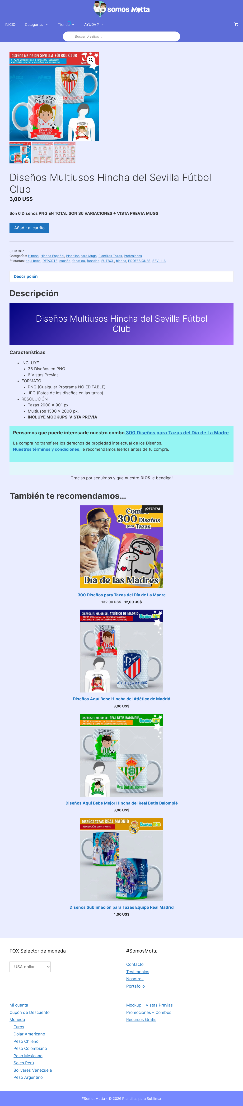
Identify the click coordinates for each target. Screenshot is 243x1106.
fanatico (93, 261)
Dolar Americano (29, 1034)
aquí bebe (33, 261)
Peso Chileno (26, 1041)
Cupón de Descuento (29, 1012)
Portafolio (135, 986)
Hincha (33, 256)
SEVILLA (159, 261)
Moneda (17, 1019)
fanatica (78, 261)
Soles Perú (24, 1063)
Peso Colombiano (30, 1048)
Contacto (135, 964)
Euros (19, 1027)
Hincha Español (52, 256)
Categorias (34, 24)
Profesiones (133, 256)
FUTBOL (107, 261)
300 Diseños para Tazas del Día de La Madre (177, 433)
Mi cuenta (18, 1005)
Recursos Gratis (141, 1019)
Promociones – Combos (148, 1012)
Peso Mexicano (28, 1055)
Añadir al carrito (29, 227)
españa (64, 261)
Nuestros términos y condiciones (46, 449)
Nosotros (135, 978)
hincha (121, 261)
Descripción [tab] (26, 276)
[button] (91, 60)
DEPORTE (49, 261)
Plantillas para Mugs (81, 256)
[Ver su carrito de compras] (236, 25)
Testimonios (137, 971)
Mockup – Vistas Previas (149, 1005)
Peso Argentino (28, 1077)
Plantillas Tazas (110, 256)
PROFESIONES (139, 261)
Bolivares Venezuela (33, 1070)
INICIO (10, 24)
